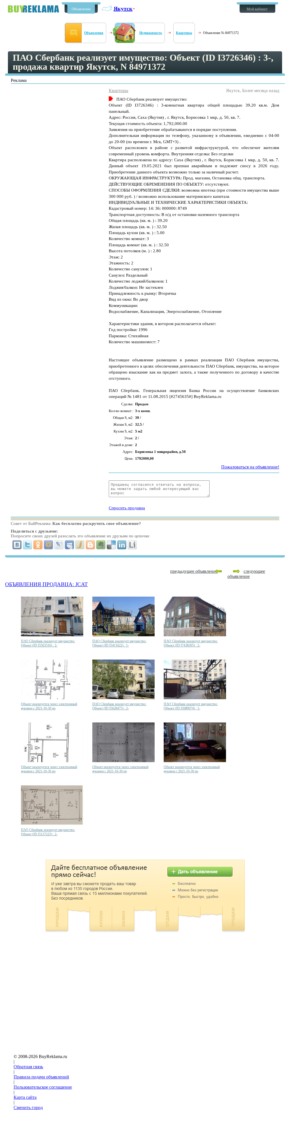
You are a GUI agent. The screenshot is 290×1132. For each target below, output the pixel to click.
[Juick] (80, 545)
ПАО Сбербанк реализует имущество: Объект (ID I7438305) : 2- (191, 643)
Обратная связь (28, 1066)
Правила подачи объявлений (41, 1076)
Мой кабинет (257, 9)
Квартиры (184, 33)
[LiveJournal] (59, 545)
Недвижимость (150, 33)
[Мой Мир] (48, 545)
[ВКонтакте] (17, 545)
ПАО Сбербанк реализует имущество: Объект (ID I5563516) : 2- (48, 643)
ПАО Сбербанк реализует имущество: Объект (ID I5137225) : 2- (48, 832)
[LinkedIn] (122, 545)
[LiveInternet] (132, 545)
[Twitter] (27, 545)
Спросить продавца (127, 508)
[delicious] (111, 545)
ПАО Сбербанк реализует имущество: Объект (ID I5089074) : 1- (191, 706)
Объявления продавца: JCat (46, 584)
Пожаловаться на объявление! (250, 467)
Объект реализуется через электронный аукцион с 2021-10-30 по (49, 706)
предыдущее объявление (194, 571)
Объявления (81, 9)
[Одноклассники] (38, 545)
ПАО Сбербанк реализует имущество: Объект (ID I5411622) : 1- (119, 643)
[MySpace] (69, 545)
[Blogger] (90, 545)
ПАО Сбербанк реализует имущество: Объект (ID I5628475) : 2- (119, 706)
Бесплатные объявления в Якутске (33, 8)
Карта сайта (25, 1097)
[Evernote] (101, 545)
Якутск (123, 8)
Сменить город (28, 1107)
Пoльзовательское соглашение (43, 1087)
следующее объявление (246, 574)
